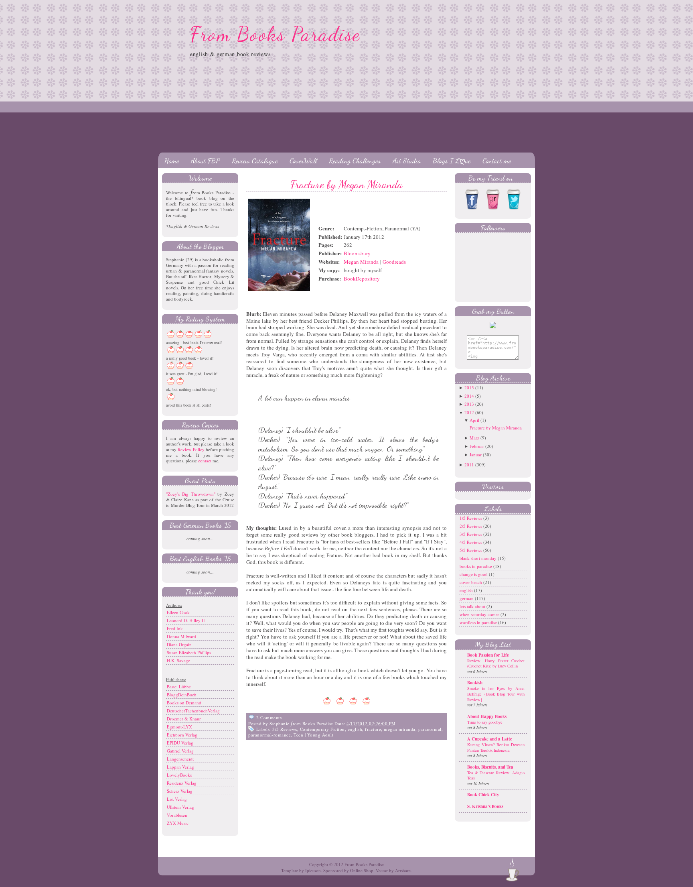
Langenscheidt (180, 759)
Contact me (496, 160)
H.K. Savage (178, 660)
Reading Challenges (355, 160)
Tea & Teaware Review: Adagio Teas (496, 775)
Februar (477, 446)
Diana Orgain (179, 644)
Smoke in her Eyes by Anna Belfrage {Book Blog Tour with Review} (496, 694)
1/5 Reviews (471, 518)
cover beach (471, 582)
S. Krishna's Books (485, 806)
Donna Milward (181, 636)
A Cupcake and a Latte (489, 739)
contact (204, 461)
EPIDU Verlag (180, 743)
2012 (469, 412)
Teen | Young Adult (313, 735)
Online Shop (361, 870)
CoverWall (303, 160)
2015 (469, 388)
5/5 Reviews (471, 550)
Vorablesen (177, 815)
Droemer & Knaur (184, 719)
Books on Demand (184, 703)
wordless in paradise (479, 622)
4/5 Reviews (471, 542)
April (474, 420)
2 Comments (269, 717)
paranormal (430, 729)
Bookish (474, 682)
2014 (469, 396)
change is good (474, 574)
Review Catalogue (255, 160)
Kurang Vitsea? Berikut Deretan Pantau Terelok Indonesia (496, 747)
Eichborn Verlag (182, 735)
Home (171, 160)
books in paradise (476, 566)
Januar (476, 455)
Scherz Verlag (179, 791)
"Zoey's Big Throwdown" (190, 494)
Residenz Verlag (182, 783)
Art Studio (407, 160)
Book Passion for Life (488, 655)
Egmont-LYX (179, 727)
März (474, 438)
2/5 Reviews (471, 526)
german (467, 598)
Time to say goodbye (485, 722)
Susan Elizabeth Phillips (189, 652)
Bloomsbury (357, 253)
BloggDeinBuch (182, 695)
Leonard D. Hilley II (186, 620)
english (355, 729)
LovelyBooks (179, 775)
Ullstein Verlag (180, 807)
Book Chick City (483, 794)
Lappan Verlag (180, 767)
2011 (469, 465)
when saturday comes (480, 614)
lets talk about (473, 606)
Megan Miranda (361, 261)
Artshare (403, 870)
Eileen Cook (178, 612)
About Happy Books (487, 716)
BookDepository (362, 278)
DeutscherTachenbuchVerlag (193, 711)
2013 (469, 404)
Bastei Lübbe (179, 687)
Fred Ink (175, 628)
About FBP (205, 160)
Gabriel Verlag (180, 751)
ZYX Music (177, 823)
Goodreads (394, 261)
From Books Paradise (275, 34)
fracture (373, 729)
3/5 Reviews (284, 729)
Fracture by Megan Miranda (346, 184)
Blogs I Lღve (451, 160)
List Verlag (177, 799)
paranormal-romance (269, 735)
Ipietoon (313, 870)
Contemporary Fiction (322, 729)
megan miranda (399, 729)
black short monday (479, 558)
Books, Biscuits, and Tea (490, 767)
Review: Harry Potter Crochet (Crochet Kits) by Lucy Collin (496, 663)
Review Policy (191, 449)
